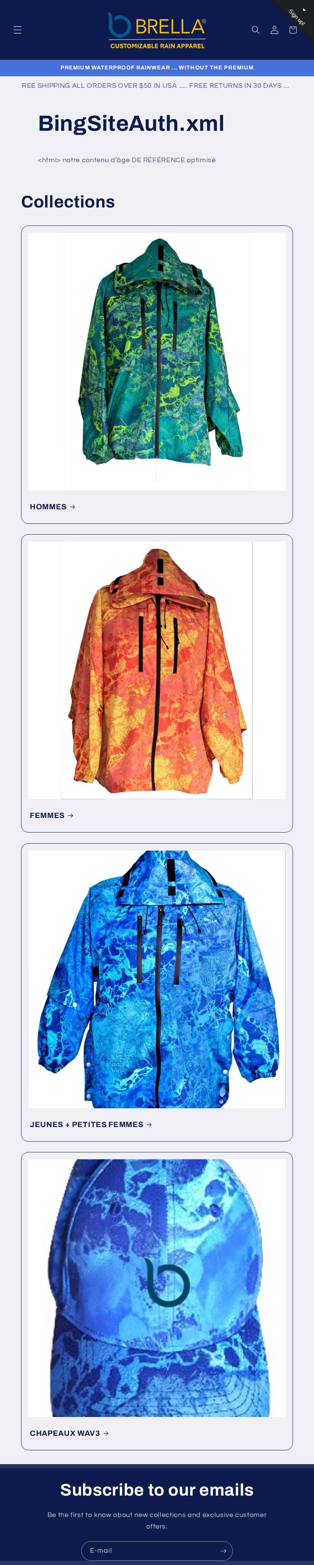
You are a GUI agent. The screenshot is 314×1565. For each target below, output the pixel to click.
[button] (17, 30)
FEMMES (47, 815)
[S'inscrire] (223, 1551)
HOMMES (48, 507)
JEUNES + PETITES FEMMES (86, 1125)
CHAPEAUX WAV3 (65, 1433)
